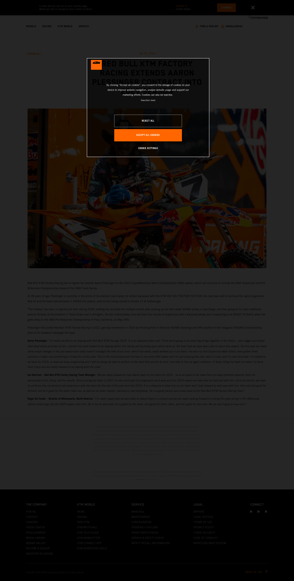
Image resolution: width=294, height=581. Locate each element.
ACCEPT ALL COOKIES (148, 135)
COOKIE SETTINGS (148, 148)
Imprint (153, 100)
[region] (148, 107)
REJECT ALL (148, 121)
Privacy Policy (145, 100)
